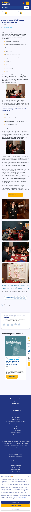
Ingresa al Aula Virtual (15, 439)
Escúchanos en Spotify (15, 471)
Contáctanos (15, 403)
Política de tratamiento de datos (19, 497)
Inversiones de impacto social (15, 456)
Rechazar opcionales (15, 505)
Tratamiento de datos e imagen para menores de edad (15, 445)
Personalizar (15, 509)
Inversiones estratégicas (15, 458)
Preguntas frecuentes (15, 398)
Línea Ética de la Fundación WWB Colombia (15, 421)
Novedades (15, 463)
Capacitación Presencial (16, 432)
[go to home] (6, 3)
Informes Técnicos (15, 413)
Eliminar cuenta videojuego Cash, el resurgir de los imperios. (15, 443)
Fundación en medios (15, 467)
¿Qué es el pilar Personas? (15, 430)
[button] (28, 250)
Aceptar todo (15, 502)
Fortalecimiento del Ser (15, 436)
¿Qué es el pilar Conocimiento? (15, 450)
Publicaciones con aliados (15, 465)
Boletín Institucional (15, 415)
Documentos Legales (15, 419)
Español (23, 3)
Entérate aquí (12, 376)
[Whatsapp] (23, 297)
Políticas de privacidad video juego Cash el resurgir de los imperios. (15, 441)
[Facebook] (14, 297)
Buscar (26, 7)
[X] (17, 297)
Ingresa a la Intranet (15, 417)
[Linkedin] (20, 297)
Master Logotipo (15, 426)
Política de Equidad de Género (15, 423)
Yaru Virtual (15, 434)
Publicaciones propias (15, 469)
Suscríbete (15, 401)
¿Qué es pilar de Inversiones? (15, 454)
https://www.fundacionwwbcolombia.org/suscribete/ (15, 291)
